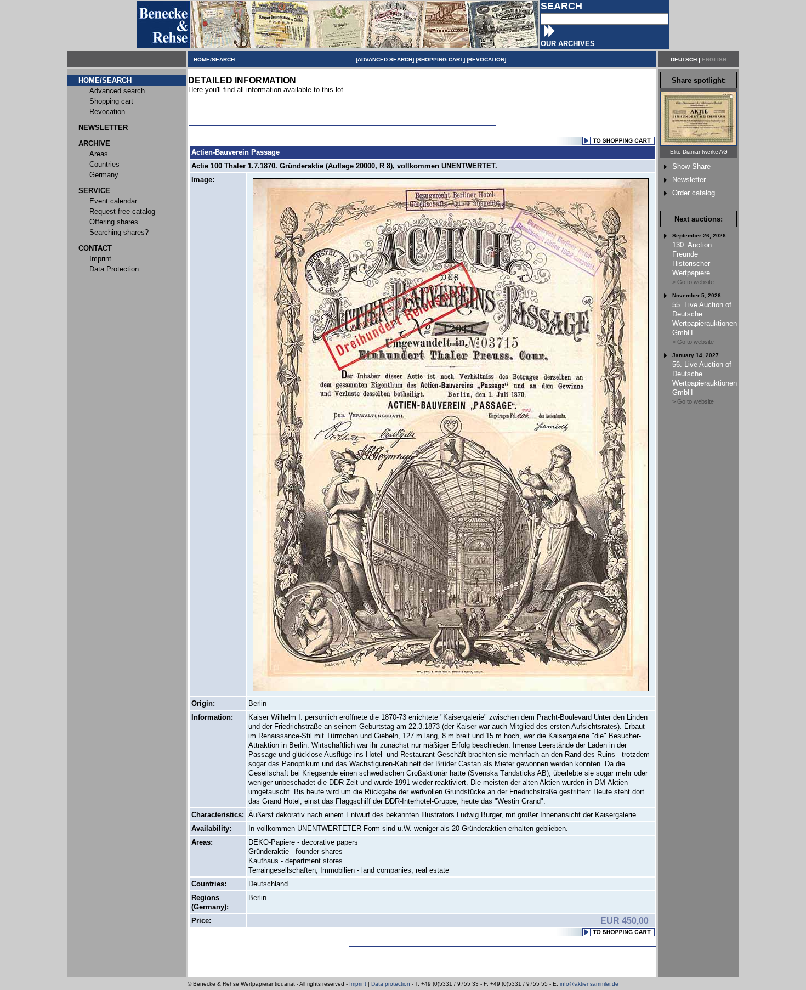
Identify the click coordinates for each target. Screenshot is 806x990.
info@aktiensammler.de (589, 984)
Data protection (390, 984)
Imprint (357, 984)
